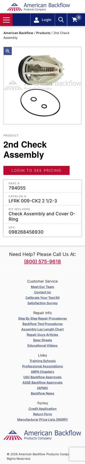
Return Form (42, 414)
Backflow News (42, 393)
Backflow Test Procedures (42, 324)
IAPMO (42, 388)
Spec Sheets (42, 340)
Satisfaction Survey (42, 303)
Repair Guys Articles (42, 334)
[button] (8, 51)
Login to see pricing (36, 170)
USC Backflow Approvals (42, 377)
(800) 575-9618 (42, 261)
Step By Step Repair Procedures (42, 318)
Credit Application (43, 409)
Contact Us (42, 292)
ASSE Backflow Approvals (42, 382)
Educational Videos (42, 345)
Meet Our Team (42, 287)
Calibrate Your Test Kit (42, 297)
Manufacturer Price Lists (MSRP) (42, 419)
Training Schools (42, 361)
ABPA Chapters (42, 372)
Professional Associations (42, 366)
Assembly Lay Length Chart (42, 329)
